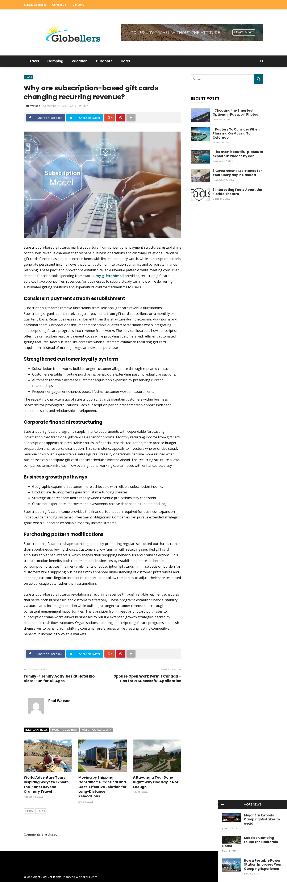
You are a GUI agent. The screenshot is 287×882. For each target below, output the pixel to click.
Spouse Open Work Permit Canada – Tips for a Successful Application (147, 678)
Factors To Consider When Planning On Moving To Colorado (236, 133)
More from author (65, 730)
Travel (33, 61)
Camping (55, 61)
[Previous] (194, 208)
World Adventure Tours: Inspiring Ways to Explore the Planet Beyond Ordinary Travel (46, 784)
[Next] (201, 208)
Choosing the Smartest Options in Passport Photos (235, 112)
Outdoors (104, 61)
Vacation (79, 61)
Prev (30, 811)
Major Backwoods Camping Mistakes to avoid (262, 819)
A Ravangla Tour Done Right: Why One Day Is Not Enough (156, 782)
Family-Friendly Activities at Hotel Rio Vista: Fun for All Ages (59, 678)
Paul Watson (32, 106)
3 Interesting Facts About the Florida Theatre (237, 191)
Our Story (78, 4)
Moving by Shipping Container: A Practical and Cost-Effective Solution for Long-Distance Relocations (102, 787)
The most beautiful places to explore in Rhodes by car (238, 154)
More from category (96, 730)
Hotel (125, 61)
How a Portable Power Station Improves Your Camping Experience (263, 864)
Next (40, 811)
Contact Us (59, 4)
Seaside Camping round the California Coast (250, 842)
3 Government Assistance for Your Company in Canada (237, 173)
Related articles (36, 730)
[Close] (222, 804)
